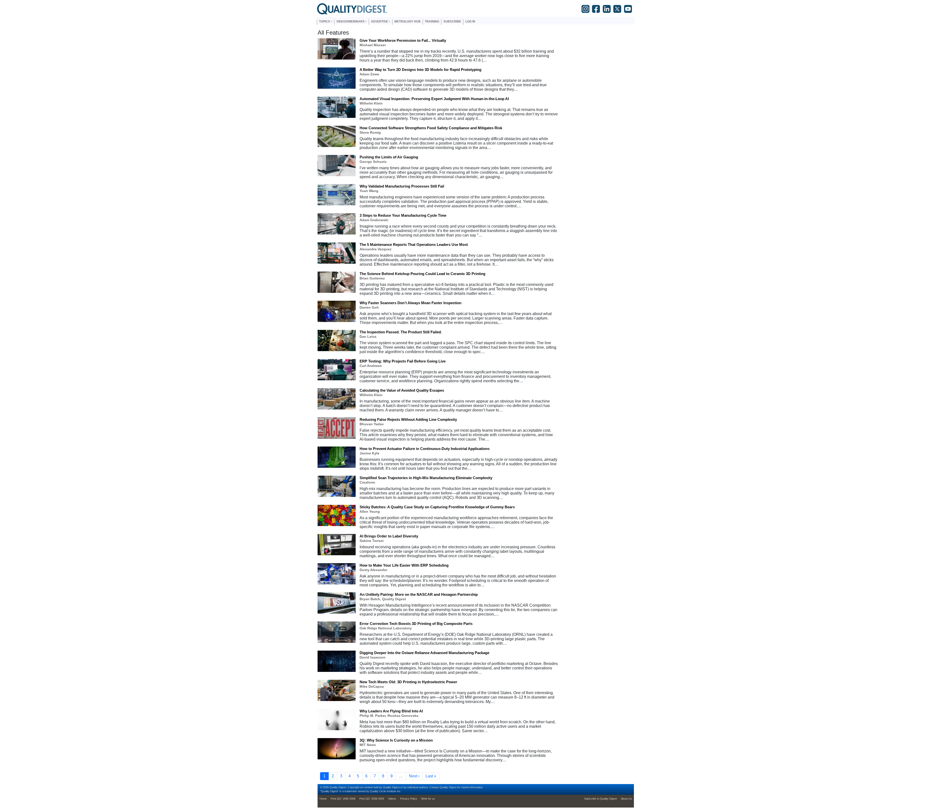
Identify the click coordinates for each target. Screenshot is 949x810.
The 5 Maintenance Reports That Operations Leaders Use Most (414, 244)
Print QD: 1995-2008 (343, 798)
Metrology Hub (407, 21)
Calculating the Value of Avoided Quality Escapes (402, 390)
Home (323, 798)
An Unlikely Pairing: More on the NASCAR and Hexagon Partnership (419, 594)
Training (432, 21)
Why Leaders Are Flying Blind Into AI (391, 711)
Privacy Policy (408, 798)
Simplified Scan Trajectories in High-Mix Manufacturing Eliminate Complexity (426, 478)
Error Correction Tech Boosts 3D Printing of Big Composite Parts (416, 623)
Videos (392, 798)
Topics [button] (324, 21)
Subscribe (452, 21)
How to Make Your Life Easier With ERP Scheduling (404, 565)
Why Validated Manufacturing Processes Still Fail (402, 186)
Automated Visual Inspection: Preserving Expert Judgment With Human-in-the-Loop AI (434, 99)
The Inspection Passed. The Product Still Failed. (401, 332)
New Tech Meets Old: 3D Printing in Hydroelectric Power (408, 682)
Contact (434, 787)
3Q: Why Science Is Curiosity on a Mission (396, 740)
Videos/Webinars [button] (350, 21)
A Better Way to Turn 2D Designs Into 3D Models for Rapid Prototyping (420, 69)
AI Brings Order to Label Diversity (389, 536)
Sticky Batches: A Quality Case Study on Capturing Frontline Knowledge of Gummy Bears (437, 507)
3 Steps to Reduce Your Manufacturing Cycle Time (403, 215)
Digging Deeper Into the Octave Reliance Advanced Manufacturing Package (424, 653)
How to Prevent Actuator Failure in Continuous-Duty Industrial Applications (425, 449)
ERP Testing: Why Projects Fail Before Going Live (403, 361)
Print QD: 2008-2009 (371, 798)
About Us (626, 798)
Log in (470, 21)
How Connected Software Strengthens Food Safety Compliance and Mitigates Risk (431, 128)
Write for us (428, 798)
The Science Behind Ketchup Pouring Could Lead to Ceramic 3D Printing (422, 274)
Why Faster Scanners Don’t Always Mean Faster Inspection (410, 303)
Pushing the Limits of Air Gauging (389, 157)
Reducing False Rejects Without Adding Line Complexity (408, 419)
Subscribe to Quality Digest (600, 798)
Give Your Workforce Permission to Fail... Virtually (403, 40)
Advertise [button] (379, 21)
